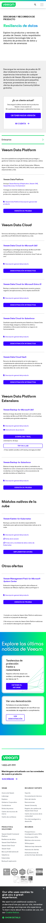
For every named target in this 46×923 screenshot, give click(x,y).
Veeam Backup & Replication (19, 183)
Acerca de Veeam (8, 793)
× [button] (43, 889)
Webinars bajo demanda (33, 846)
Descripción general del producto (17, 264)
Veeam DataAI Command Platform (10, 835)
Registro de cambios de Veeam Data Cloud (33, 809)
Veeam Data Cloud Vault (14, 357)
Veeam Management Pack (21, 580)
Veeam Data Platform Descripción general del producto (20, 203)
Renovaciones (30, 802)
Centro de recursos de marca (9, 812)
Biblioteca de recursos (32, 840)
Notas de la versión (12, 539)
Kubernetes (6, 858)
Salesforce (5, 855)
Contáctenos (6, 805)
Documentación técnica (33, 796)
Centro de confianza (9, 817)
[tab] (23, 139)
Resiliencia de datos (9, 839)
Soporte (27, 793)
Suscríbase (8, 779)
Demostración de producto (15, 430)
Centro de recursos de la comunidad (33, 815)
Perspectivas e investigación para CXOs (33, 833)
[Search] (35, 4)
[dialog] (23, 904)
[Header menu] (41, 4)
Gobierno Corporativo (9, 802)
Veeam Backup (18, 409)
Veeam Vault (6, 848)
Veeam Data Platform (9, 842)
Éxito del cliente (30, 799)
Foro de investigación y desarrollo (33, 820)
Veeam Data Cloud (20, 245)
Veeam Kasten (17, 518)
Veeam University (31, 805)
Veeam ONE (34, 183)
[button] (23, 917)
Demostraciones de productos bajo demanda (33, 853)
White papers (29, 843)
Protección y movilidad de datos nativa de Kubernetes (18, 544)
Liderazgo (5, 796)
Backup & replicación (9, 861)
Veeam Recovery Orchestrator (14, 186)
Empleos (4, 799)
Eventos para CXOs (31, 837)
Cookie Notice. (12, 912)
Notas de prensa (7, 808)
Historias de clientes (32, 849)
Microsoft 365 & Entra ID (10, 852)
